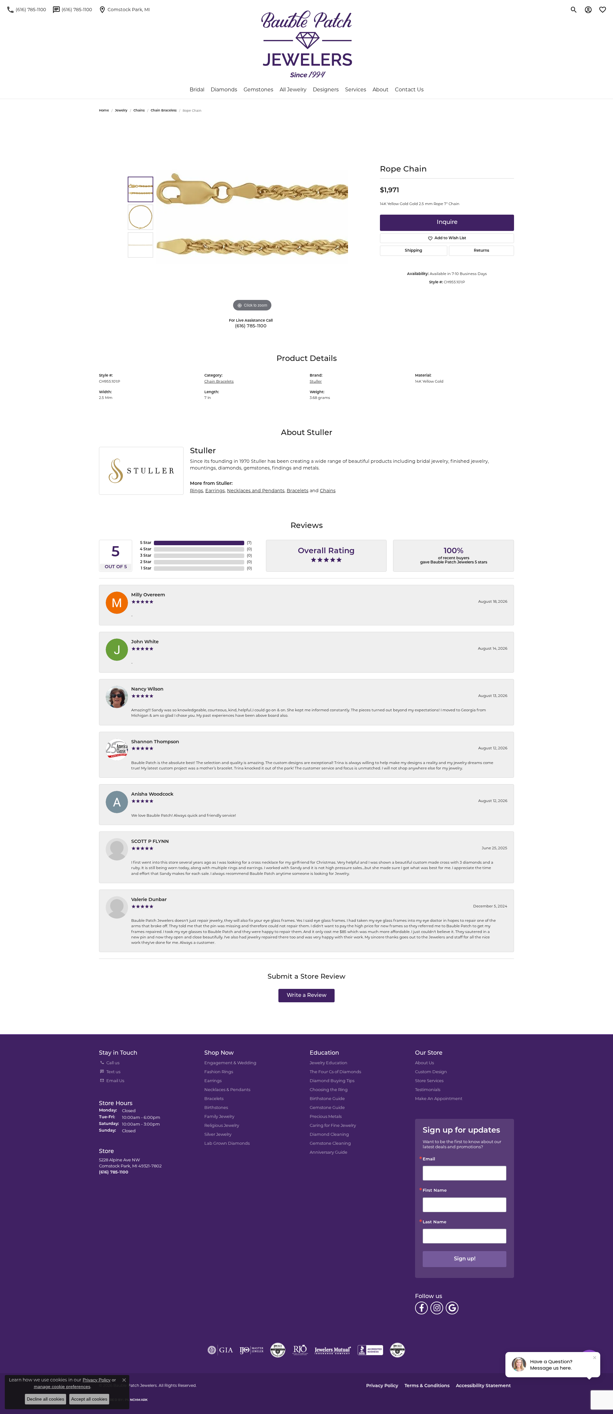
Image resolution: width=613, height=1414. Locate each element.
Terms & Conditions (427, 1386)
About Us (424, 1062)
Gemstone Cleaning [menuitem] (330, 1143)
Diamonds (224, 90)
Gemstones (258, 90)
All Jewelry (293, 90)
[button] (574, 9)
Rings (196, 490)
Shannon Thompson (155, 742)
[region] (252, 217)
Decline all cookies (45, 1399)
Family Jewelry (219, 1116)
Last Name (434, 1222)
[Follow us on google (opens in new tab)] (452, 1308)
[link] (26, 9)
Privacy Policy (382, 1386)
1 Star (146, 568)
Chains (139, 110)
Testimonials (427, 1089)
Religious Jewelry (221, 1125)
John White (145, 642)
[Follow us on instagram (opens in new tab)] (436, 1308)
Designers (326, 90)
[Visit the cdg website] (278, 1350)
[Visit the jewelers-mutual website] (332, 1350)
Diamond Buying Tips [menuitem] (332, 1080)
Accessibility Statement (483, 1386)
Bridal (197, 90)
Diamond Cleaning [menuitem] (329, 1134)
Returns (481, 251)
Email (429, 1159)
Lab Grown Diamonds (227, 1143)
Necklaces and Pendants (255, 490)
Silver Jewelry (217, 1134)
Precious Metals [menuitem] (326, 1116)
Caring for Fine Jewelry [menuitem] (333, 1125)
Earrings (215, 490)
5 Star (145, 543)
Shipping (413, 251)
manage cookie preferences (62, 1386)
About (381, 90)
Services (355, 90)
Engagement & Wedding (230, 1062)
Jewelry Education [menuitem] (328, 1062)
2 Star (145, 562)
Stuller (316, 381)
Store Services (429, 1080)
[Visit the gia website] (220, 1350)
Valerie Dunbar (149, 900)
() (249, 543)
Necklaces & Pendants (227, 1089)
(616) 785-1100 (251, 326)
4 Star (145, 549)
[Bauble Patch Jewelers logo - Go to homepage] (306, 44)
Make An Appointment (438, 1098)
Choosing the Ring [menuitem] (329, 1089)
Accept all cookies (89, 1399)
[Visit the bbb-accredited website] (370, 1350)
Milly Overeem (148, 595)
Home (104, 110)
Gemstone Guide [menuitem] (327, 1107)
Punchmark (136, 1400)
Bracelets (297, 490)
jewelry (121, 110)
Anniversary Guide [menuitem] (328, 1152)
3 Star (145, 556)
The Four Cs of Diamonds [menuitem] (335, 1071)
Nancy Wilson (147, 689)
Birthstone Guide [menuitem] (327, 1098)
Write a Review (307, 995)
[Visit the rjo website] (300, 1350)
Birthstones (216, 1107)
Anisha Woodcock (152, 794)
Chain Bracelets (164, 110)
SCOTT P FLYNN (150, 841)
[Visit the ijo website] (251, 1350)
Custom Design (431, 1071)
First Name (435, 1191)
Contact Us (409, 90)
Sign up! (464, 1259)
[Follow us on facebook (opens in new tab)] (421, 1308)
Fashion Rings (218, 1071)
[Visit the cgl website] (397, 1350)
